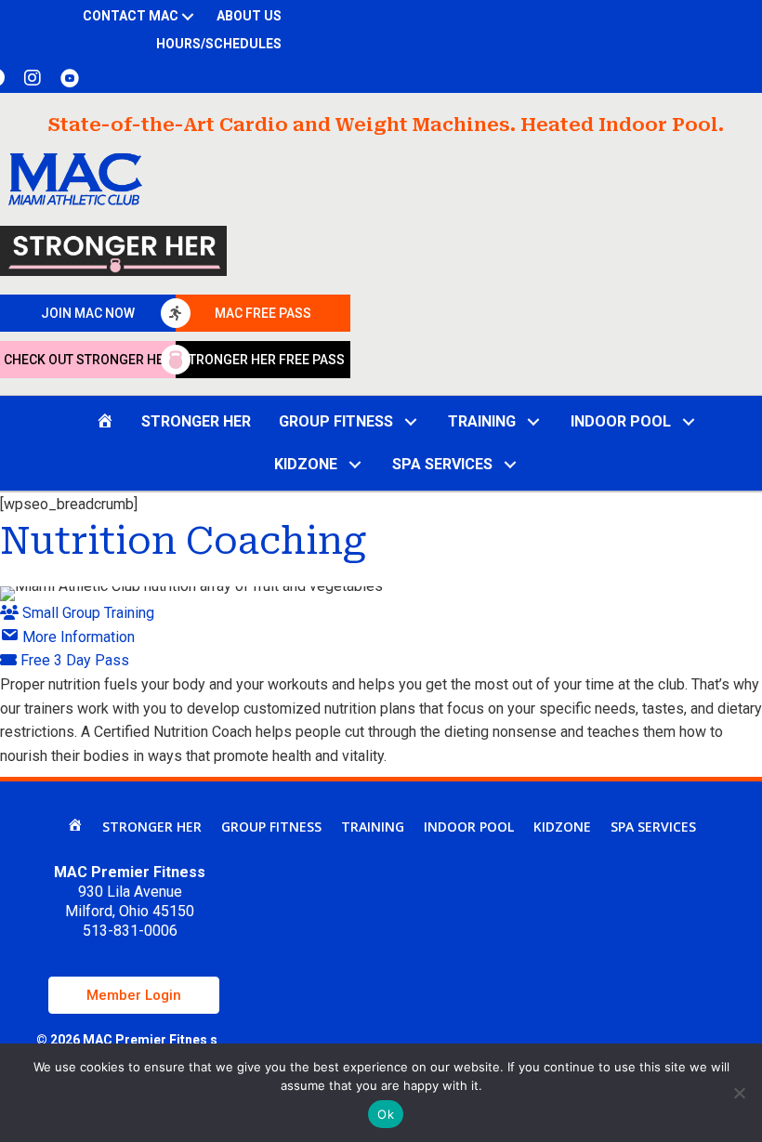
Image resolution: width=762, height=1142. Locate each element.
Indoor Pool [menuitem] (469, 826)
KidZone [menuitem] (562, 826)
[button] (188, 17)
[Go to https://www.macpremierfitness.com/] (75, 178)
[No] (738, 1092)
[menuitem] (75, 827)
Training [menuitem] (372, 826)
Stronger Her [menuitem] (152, 826)
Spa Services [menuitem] (653, 826)
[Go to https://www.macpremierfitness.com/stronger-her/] (113, 251)
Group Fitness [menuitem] (271, 826)
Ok (385, 1114)
